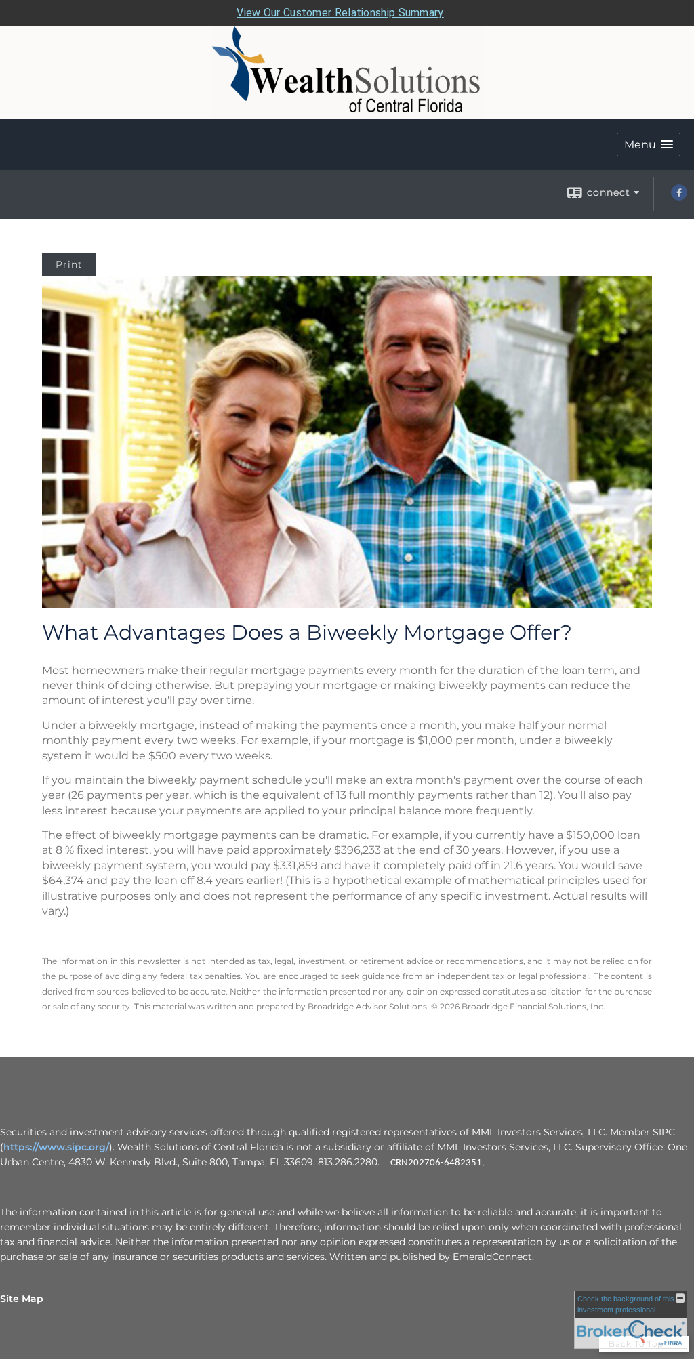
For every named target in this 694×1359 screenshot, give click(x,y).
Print (69, 264)
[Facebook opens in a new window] (679, 197)
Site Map (21, 1299)
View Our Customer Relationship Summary (340, 12)
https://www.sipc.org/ (56, 1147)
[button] (648, 144)
